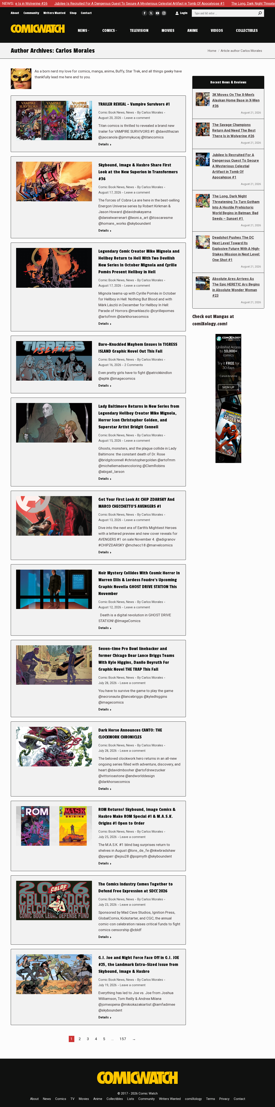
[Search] (260, 13)
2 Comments (133, 365)
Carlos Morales (75, 51)
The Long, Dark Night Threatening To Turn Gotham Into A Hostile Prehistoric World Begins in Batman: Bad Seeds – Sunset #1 (236, 207)
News (130, 112)
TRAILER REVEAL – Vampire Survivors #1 (134, 104)
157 (123, 1039)
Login (183, 13)
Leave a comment (137, 118)
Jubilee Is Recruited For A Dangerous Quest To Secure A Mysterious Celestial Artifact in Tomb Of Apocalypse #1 (95, 4)
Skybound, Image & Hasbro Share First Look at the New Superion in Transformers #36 (138, 172)
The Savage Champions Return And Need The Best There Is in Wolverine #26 (233, 130)
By (150, 112)
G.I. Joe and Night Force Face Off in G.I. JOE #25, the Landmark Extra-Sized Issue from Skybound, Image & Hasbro (138, 964)
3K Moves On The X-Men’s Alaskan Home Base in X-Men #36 (236, 100)
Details (103, 144)
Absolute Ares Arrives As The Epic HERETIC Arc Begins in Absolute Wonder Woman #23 (236, 287)
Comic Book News (111, 112)
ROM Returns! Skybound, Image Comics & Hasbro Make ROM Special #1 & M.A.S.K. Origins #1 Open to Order (137, 816)
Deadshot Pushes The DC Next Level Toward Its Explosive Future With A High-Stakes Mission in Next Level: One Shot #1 (236, 248)
